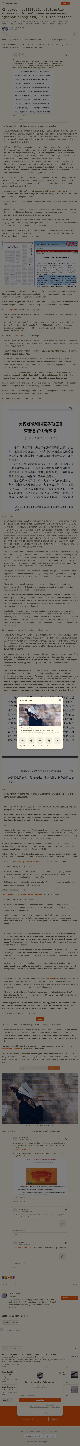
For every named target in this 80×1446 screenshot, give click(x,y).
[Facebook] (31, 740)
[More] (57, 740)
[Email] (40, 740)
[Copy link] (22, 740)
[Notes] (48, 740)
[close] (60, 700)
